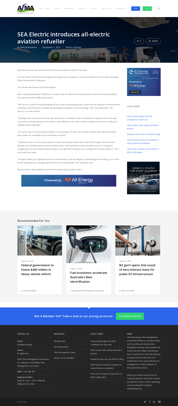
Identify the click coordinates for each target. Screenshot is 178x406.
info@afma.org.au (24, 344)
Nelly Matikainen (28, 47)
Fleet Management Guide (64, 352)
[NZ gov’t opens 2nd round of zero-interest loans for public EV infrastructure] (137, 259)
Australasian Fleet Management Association (87, 291)
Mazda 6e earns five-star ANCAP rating (143, 134)
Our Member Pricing (130, 316)
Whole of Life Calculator (64, 358)
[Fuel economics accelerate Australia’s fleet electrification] (88, 259)
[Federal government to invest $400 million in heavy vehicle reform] (39, 259)
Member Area (60, 341)
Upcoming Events (61, 347)
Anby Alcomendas (29, 291)
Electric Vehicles (73, 47)
